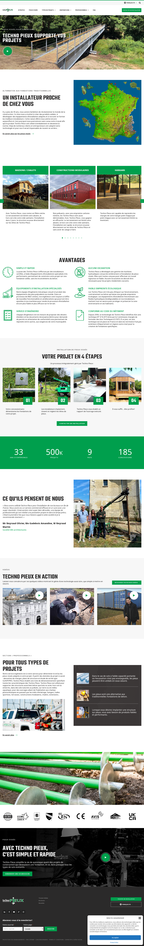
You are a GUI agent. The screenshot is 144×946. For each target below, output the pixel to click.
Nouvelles (41, 903)
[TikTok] (19, 912)
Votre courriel (9, 925)
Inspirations (64, 10)
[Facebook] (9, 912)
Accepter (115, 937)
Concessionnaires (41, 939)
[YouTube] (14, 912)
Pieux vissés (33, 10)
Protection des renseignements (14, 939)
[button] (140, 918)
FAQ (94, 10)
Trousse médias (43, 898)
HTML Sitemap (30, 939)
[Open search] (139, 3)
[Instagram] (23, 912)
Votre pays (28, 925)
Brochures (42, 900)
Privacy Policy (114, 942)
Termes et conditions (56, 939)
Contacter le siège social (73, 939)
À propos (21, 10)
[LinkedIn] (4, 912)
